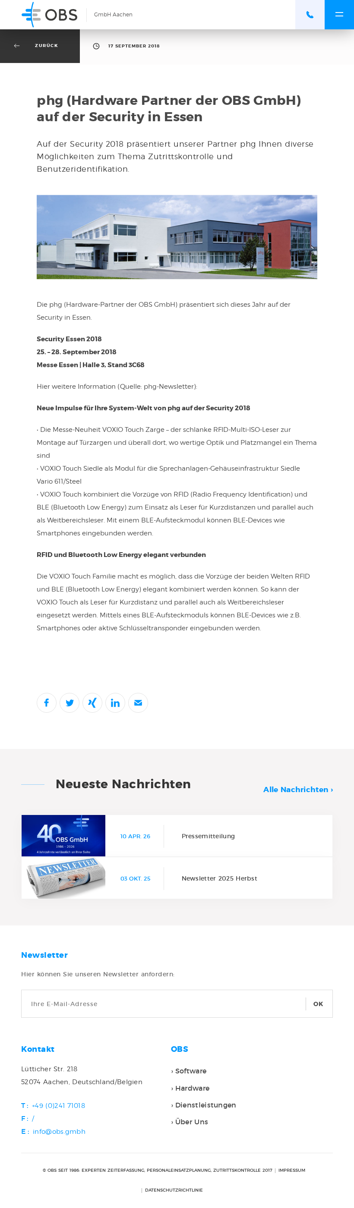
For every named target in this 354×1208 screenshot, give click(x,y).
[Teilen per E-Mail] (138, 703)
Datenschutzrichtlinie (174, 1190)
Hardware (192, 1088)
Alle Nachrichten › (297, 789)
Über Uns (191, 1121)
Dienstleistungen (206, 1105)
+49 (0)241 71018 (58, 1106)
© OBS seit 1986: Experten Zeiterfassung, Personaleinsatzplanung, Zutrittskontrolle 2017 (157, 1170)
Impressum (291, 1170)
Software (190, 1070)
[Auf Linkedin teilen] (115, 703)
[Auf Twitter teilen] (69, 703)
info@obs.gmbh (59, 1132)
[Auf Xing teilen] (92, 703)
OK (318, 1004)
